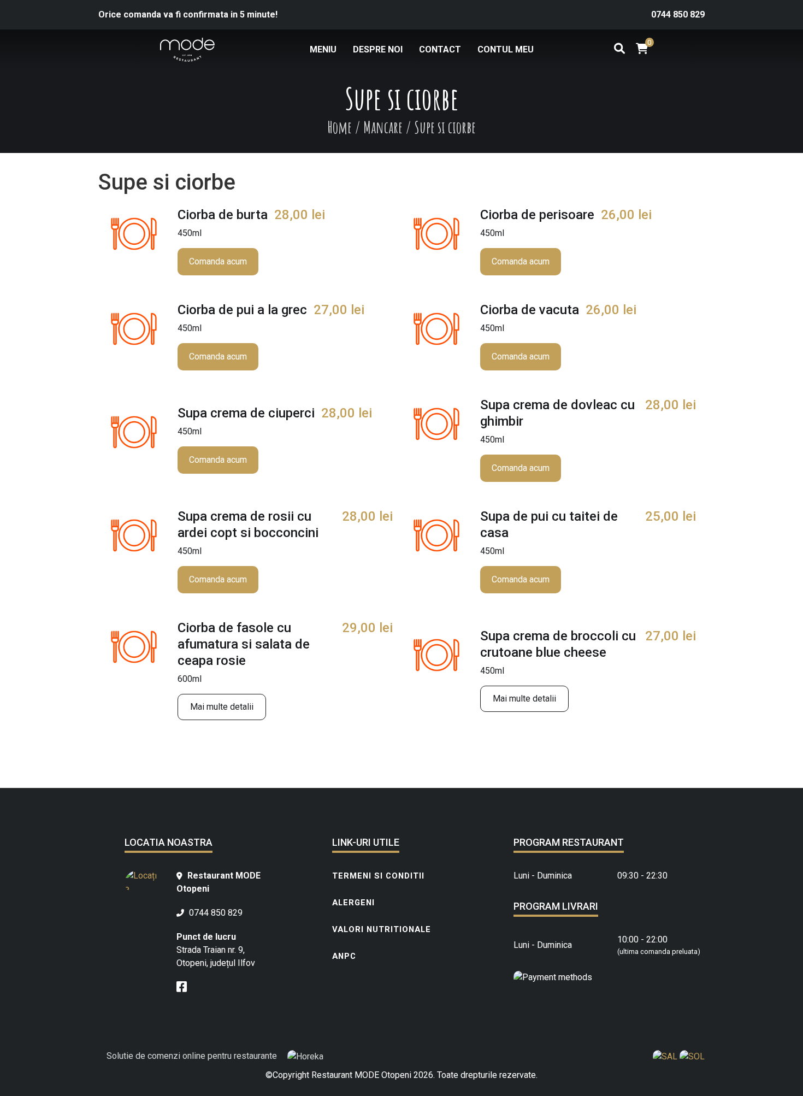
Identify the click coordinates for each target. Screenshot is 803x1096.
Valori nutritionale (381, 929)
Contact (440, 49)
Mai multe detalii (221, 707)
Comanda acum (218, 261)
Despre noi (378, 49)
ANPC (344, 956)
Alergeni (353, 903)
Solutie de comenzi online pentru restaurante (193, 1056)
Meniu (323, 49)
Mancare (383, 127)
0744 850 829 (678, 14)
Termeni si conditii (378, 876)
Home (339, 127)
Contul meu (505, 49)
